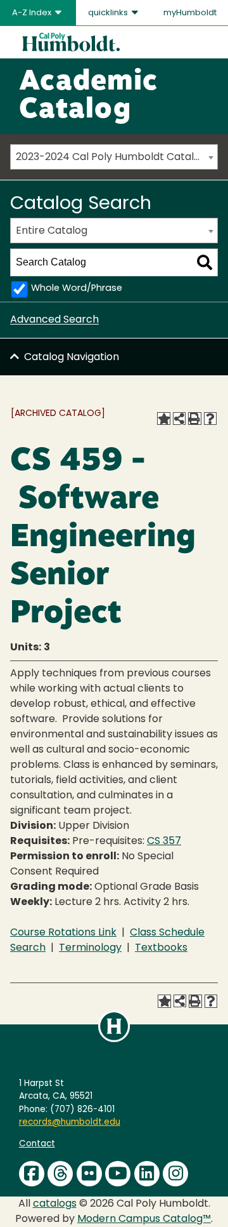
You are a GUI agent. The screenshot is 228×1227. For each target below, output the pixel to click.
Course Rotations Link (63, 933)
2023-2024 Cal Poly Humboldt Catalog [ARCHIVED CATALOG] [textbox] (116, 157)
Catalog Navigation (71, 357)
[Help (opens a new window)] (210, 418)
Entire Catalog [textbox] (51, 231)
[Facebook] (31, 1173)
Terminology (90, 948)
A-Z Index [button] (32, 13)
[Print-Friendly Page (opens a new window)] (194, 418)
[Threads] (60, 1173)
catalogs (55, 1204)
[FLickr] (89, 1173)
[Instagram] (175, 1173)
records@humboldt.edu (69, 1122)
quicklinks (109, 13)
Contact (37, 1144)
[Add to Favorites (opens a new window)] (163, 418)
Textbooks (161, 948)
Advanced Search (54, 320)
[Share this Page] (179, 418)
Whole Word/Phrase (76, 288)
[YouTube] (117, 1173)
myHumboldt (190, 13)
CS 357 (164, 841)
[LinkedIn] (147, 1173)
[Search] (204, 262)
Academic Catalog (88, 96)
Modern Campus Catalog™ (144, 1219)
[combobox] (114, 157)
